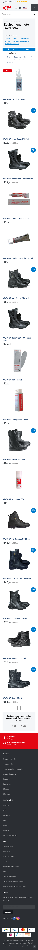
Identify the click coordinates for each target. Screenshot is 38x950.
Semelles (10, 63)
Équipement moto (15, 22)
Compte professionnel (11, 866)
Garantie (6, 830)
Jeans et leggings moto (21, 41)
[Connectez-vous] (16, 8)
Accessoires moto (9, 774)
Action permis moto (10, 876)
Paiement (6, 815)
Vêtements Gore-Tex (12, 44)
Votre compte (8, 846)
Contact (6, 805)
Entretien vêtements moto (16, 60)
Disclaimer (30, 946)
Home (6, 22)
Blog (4, 871)
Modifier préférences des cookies (14, 886)
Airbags (7, 41)
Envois (5, 820)
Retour (5, 825)
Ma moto (6, 794)
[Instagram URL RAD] (18, 919)
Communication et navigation (13, 769)
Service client (8, 800)
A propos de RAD (9, 856)
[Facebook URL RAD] (14, 919)
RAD (4, 841)
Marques (6, 789)
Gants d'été (25, 38)
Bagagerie (6, 779)
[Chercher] (35, 14)
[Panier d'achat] (19, 8)
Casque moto (8, 764)
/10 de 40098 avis (9, 2)
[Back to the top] (34, 946)
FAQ (4, 810)
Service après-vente (10, 835)
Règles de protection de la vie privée (15, 946)
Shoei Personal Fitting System (13, 881)
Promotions (7, 784)
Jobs (5, 861)
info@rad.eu (30, 943)
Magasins (6, 851)
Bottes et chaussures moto (16, 57)
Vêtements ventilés (11, 38)
